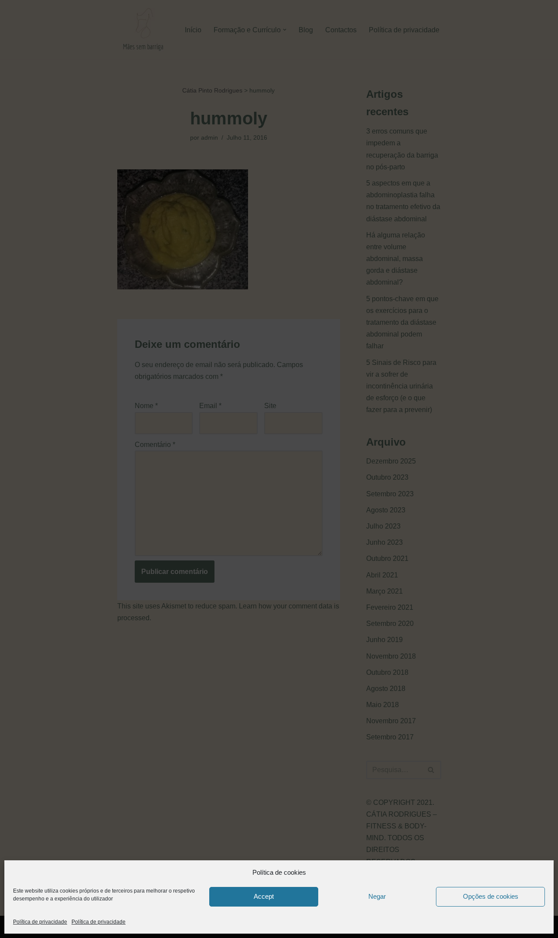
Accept (264, 896)
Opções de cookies (490, 896)
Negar (377, 896)
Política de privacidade (40, 922)
